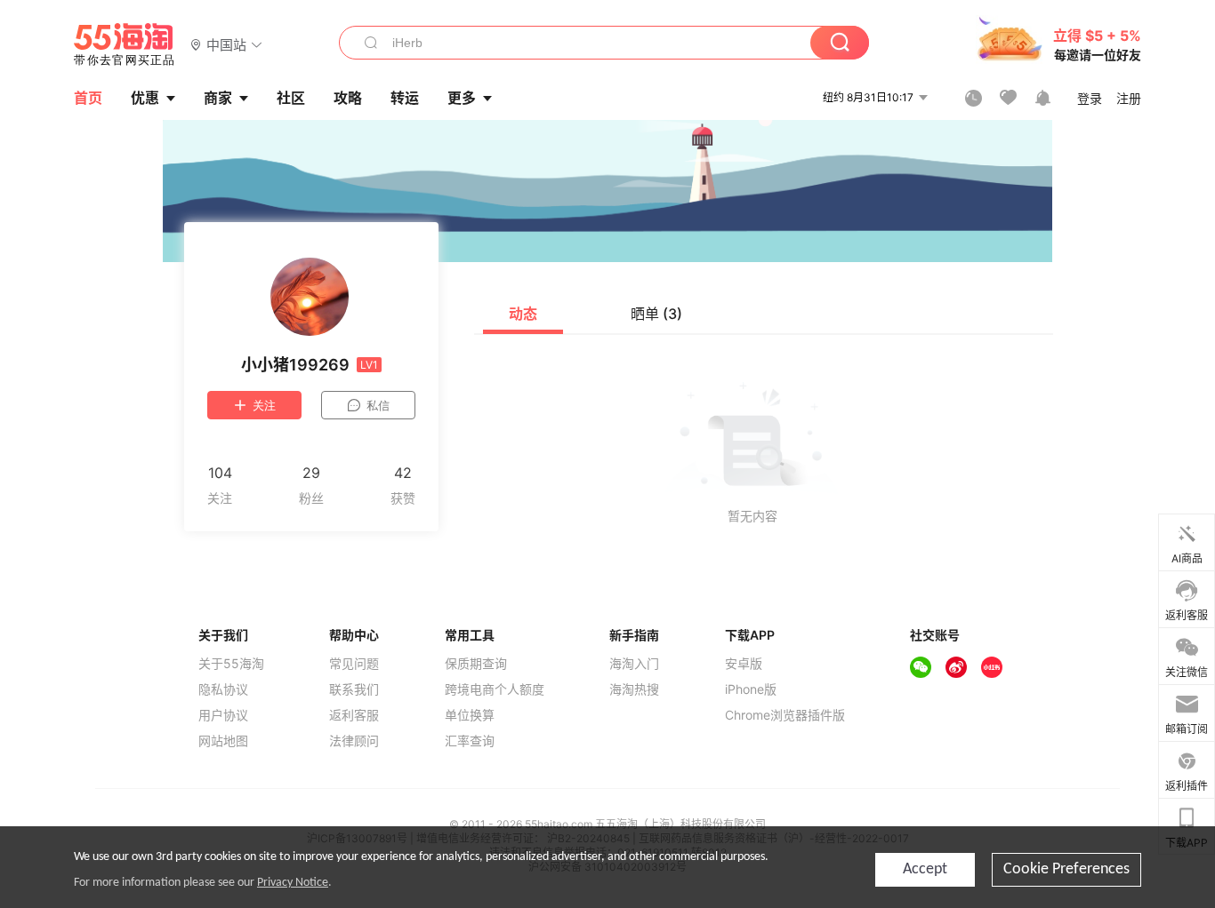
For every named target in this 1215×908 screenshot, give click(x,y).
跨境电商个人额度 (494, 689)
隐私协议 (223, 689)
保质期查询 (476, 664)
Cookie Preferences (1066, 869)
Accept (925, 869)
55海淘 (124, 44)
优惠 (145, 98)
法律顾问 (354, 741)
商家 (218, 98)
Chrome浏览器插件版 (785, 715)
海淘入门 (634, 664)
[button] (226, 44)
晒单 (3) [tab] (656, 314)
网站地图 (223, 741)
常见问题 (354, 664)
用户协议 (223, 715)
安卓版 (743, 664)
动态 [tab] (523, 314)
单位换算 (470, 715)
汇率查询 (470, 741)
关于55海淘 (231, 664)
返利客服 (354, 715)
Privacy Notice (292, 882)
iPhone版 (750, 689)
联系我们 (354, 689)
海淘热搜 (634, 689)
